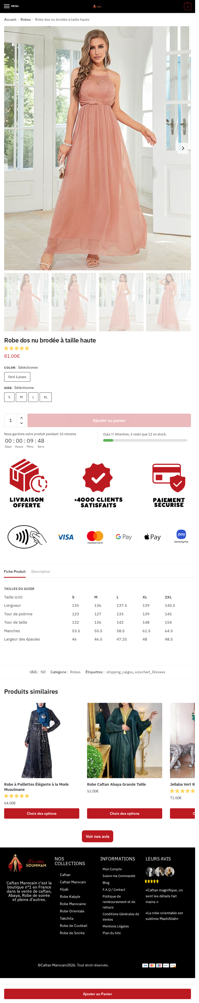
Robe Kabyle (70, 896)
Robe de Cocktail (73, 925)
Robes (25, 19)
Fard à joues (17, 377)
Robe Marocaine (73, 903)
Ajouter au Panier (97, 994)
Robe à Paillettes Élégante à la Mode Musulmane (36, 787)
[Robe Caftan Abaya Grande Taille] (124, 740)
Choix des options (41, 813)
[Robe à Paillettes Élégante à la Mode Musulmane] (41, 740)
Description (40, 571)
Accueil (10, 19)
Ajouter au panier (109, 420)
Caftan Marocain (73, 882)
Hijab (64, 889)
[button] (17, 348)
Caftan (65, 874)
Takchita (66, 918)
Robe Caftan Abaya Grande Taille (116, 784)
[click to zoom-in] (97, 148)
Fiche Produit (15, 571)
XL (46, 397)
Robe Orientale (72, 911)
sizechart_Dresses (150, 672)
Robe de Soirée (72, 933)
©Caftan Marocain (52, 965)
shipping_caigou (119, 672)
